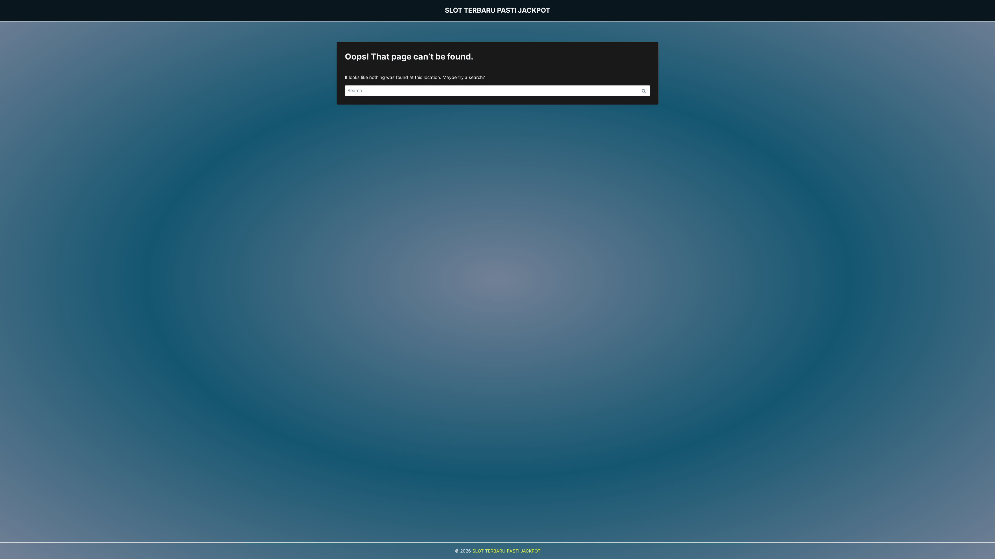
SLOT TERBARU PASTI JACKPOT (506, 551)
